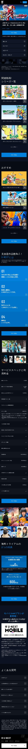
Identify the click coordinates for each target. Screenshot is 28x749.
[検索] (21, 2)
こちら (24, 36)
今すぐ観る (14, 33)
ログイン (24, 2)
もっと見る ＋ (14, 147)
